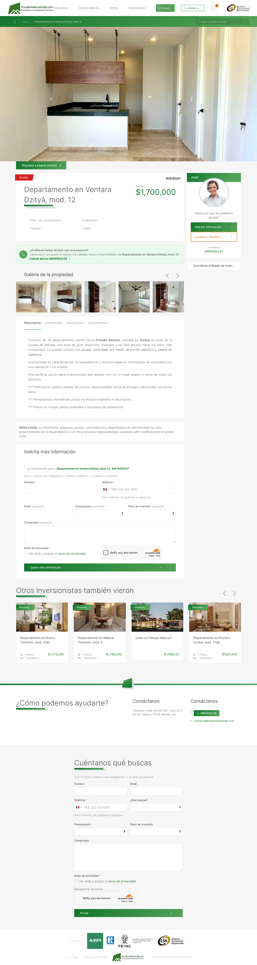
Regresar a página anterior (39, 165)
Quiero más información (45, 567)
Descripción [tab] (32, 323)
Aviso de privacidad (36, 548)
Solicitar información (208, 227)
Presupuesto (83, 506)
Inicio (25, 21)
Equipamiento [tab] (98, 323)
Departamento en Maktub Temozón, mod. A (38, 640)
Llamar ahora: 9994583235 (49, 258)
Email (27, 506)
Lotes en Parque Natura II (96, 638)
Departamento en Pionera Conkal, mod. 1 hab (154, 640)
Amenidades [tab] (54, 323)
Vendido (23, 177)
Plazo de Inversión (139, 506)
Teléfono (107, 482)
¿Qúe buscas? (139, 800)
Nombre (29, 482)
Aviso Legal (71, 957)
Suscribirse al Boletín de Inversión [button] (215, 265)
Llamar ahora (195, 8)
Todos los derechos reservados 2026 (171, 957)
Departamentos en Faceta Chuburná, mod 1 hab (211, 640)
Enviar (84, 913)
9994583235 (208, 713)
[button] (63, 8)
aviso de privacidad (72, 553)
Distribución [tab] (75, 323)
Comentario (31, 522)
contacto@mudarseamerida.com (214, 720)
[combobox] (109, 489)
